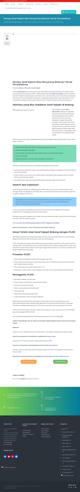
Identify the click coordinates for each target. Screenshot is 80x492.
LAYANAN (20, 4)
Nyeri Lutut (65, 446)
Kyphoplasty (66, 440)
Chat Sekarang (60, 361)
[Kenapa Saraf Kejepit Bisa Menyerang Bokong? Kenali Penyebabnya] (44, 55)
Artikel (24, 436)
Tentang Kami (26, 430)
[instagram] (73, 487)
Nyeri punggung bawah (69, 449)
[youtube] (75, 487)
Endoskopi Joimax (67, 432)
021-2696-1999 (8, 444)
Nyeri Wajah (65, 458)
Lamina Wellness (46, 436)
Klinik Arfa (44, 433)
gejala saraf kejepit (57, 93)
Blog (26, 88)
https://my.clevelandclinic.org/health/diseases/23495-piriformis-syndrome (35, 345)
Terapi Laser (65, 469)
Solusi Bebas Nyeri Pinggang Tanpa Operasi (18, 8)
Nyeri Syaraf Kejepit (34, 88)
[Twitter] (16, 456)
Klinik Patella (45, 431)
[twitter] (69, 487)
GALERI (45, 4)
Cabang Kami (26, 432)
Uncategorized (66, 472)
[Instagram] (12, 456)
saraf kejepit (21, 91)
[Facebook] (5, 456)
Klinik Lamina (45, 429)
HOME (7, 4)
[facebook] (71, 487)
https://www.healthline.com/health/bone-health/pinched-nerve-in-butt (34, 336)
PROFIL (13, 4)
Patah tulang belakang (69, 461)
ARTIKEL (38, 4)
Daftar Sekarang (70, 12)
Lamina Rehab (45, 434)
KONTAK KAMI (54, 4)
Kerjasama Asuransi (28, 434)
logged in (23, 378)
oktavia (21, 88)
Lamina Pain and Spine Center (13, 22)
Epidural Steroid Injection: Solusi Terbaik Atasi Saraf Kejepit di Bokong (34, 227)
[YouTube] (8, 456)
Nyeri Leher (65, 443)
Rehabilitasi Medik (67, 466)
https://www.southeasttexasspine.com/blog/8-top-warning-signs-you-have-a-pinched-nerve (41, 356)
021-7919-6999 (8, 442)
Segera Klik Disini (50, 410)
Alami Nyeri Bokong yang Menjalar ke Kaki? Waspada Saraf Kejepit (39, 223)
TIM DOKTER (29, 4)
